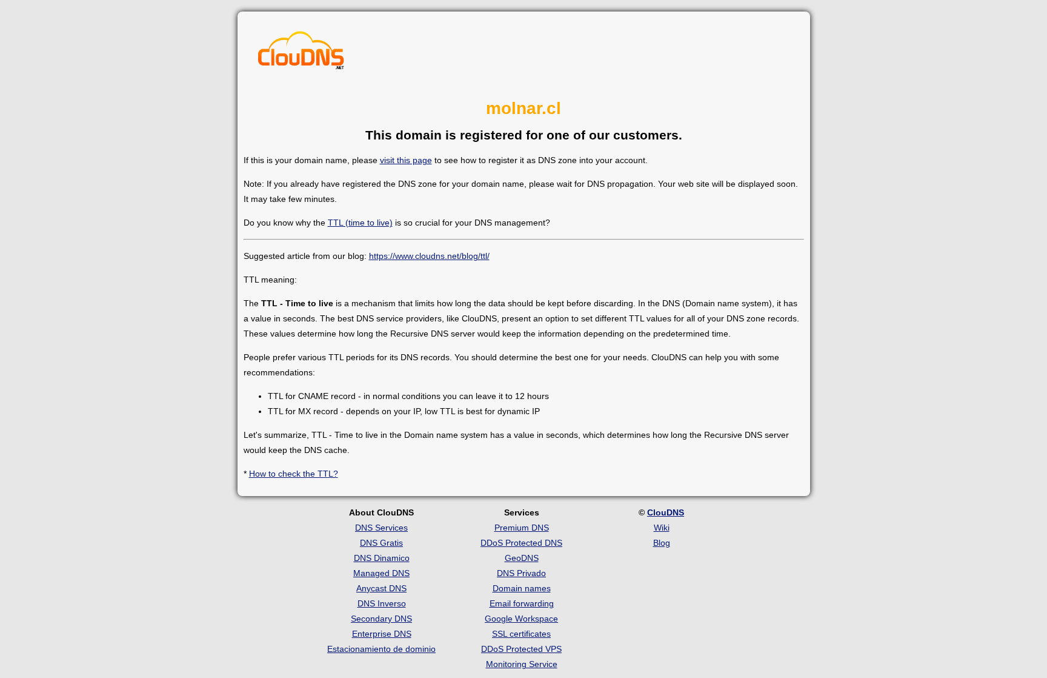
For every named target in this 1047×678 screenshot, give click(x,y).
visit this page (406, 160)
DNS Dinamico (382, 558)
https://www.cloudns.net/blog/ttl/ (429, 256)
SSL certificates (521, 634)
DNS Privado (521, 573)
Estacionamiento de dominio (381, 649)
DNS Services (381, 527)
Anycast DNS (381, 588)
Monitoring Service (521, 664)
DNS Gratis (381, 543)
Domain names (522, 588)
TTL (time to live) (360, 222)
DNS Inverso (381, 603)
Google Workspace (521, 618)
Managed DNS (381, 573)
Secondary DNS (381, 618)
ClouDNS (665, 512)
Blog (661, 543)
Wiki (662, 527)
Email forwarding (522, 603)
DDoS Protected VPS (521, 649)
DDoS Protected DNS (521, 543)
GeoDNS (522, 558)
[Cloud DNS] (301, 53)
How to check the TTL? (293, 473)
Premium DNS (521, 527)
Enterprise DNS (381, 634)
